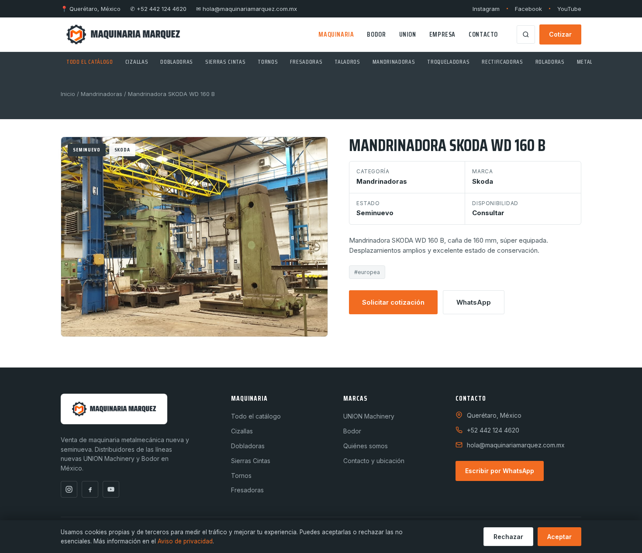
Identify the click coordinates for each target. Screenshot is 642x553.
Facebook (528, 8)
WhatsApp (473, 302)
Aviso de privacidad (185, 541)
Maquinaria (336, 34)
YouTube (569, 8)
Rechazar (508, 536)
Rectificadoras (502, 61)
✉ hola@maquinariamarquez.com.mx (246, 8)
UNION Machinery (368, 416)
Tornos (268, 61)
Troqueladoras (448, 61)
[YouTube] (111, 489)
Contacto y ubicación (373, 460)
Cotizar (560, 34)
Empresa (442, 34)
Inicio (68, 93)
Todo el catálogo (89, 61)
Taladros (347, 61)
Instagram (486, 8)
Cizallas (136, 61)
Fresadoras (306, 61)
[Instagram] (69, 489)
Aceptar (559, 536)
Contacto (483, 34)
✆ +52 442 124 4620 (158, 8)
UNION (407, 34)
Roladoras (550, 61)
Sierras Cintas (225, 61)
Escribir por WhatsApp (499, 470)
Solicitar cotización (393, 302)
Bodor (376, 34)
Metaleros (591, 61)
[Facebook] (90, 489)
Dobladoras (176, 61)
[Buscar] (526, 34)
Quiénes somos (365, 446)
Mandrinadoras (394, 61)
